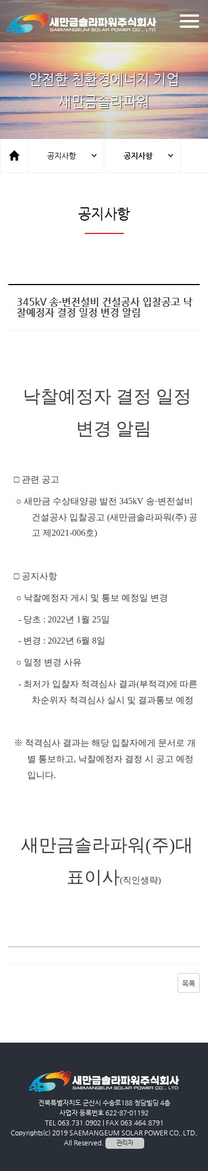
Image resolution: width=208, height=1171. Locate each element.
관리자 (124, 1143)
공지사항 (61, 155)
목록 (188, 983)
